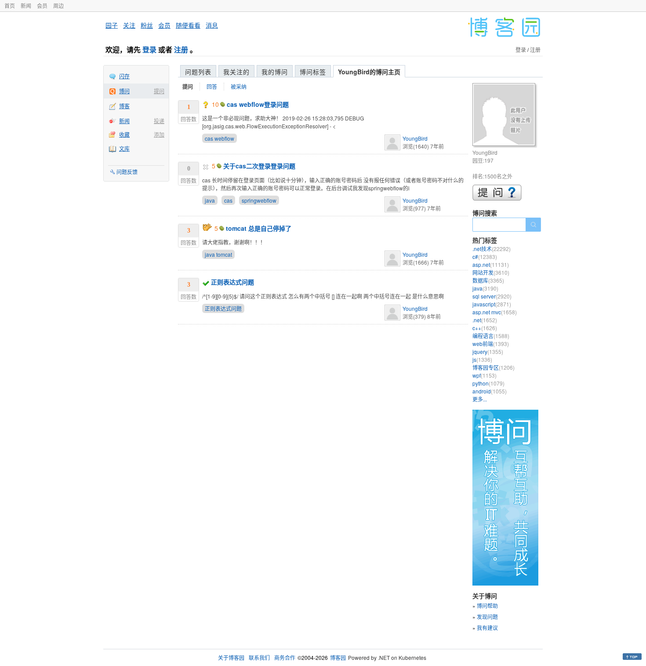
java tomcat (218, 254)
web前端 (490, 343)
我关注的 (236, 71)
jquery (487, 351)
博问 (124, 91)
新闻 (26, 5)
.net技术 (491, 248)
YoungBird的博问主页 (369, 71)
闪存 (124, 76)
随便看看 (188, 25)
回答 (212, 86)
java (210, 200)
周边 (58, 5)
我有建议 (487, 627)
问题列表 (198, 71)
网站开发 (490, 272)
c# (484, 256)
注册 (181, 49)
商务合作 (284, 657)
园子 (111, 25)
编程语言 (490, 335)
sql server (492, 296)
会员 (42, 5)
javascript (491, 304)
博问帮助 (487, 605)
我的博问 (274, 71)
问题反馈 (127, 171)
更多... (479, 399)
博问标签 (313, 71)
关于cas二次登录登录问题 (259, 165)
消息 (212, 25)
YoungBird (415, 138)
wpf (484, 375)
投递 (159, 120)
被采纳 (239, 86)
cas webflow (219, 138)
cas (228, 200)
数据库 (488, 280)
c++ (484, 327)
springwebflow (259, 200)
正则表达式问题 (232, 281)
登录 (149, 49)
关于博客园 (231, 657)
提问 (159, 91)
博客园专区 (493, 367)
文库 (124, 148)
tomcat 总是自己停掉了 (258, 228)
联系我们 (259, 657)
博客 (124, 105)
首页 (9, 5)
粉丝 (147, 25)
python (488, 383)
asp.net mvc (494, 312)
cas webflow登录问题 (258, 104)
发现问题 (487, 616)
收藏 (124, 134)
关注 (129, 25)
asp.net (490, 264)
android (489, 391)
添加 (159, 134)
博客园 (338, 657)
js (482, 359)
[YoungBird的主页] (505, 116)
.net (484, 320)
